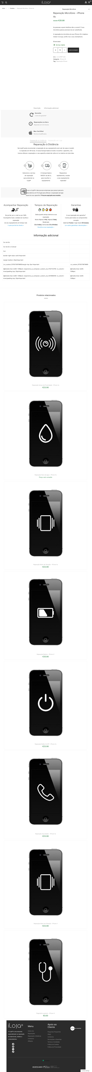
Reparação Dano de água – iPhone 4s (46, 475)
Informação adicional (51, 108)
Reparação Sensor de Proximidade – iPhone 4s (45, 385)
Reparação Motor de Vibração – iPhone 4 (46, 923)
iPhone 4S (63, 59)
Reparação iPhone (61, 61)
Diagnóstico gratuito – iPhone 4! (45, 1013)
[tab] (37, 108)
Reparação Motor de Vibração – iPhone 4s (45, 564)
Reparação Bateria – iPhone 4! (45, 654)
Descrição (37, 108)
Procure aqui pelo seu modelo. (51, 195)
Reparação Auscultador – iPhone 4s (45, 834)
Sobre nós (31, 1031)
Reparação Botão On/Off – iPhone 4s (45, 744)
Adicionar (73, 50)
